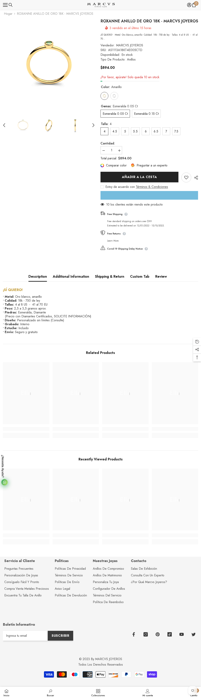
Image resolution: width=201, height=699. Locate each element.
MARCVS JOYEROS (129, 45)
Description (37, 276)
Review (161, 276)
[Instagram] (145, 634)
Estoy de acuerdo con (120, 187)
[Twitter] (193, 634)
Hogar (8, 14)
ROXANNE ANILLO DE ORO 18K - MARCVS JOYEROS (149, 21)
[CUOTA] (194, 177)
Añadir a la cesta (139, 177)
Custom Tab (139, 276)
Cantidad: (107, 143)
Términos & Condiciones (152, 187)
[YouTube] (181, 634)
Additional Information (71, 276)
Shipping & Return (109, 276)
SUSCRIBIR (60, 635)
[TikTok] (169, 634)
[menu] (5, 5)
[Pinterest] (157, 634)
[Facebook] (133, 634)
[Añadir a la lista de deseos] (186, 177)
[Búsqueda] (10, 5)
